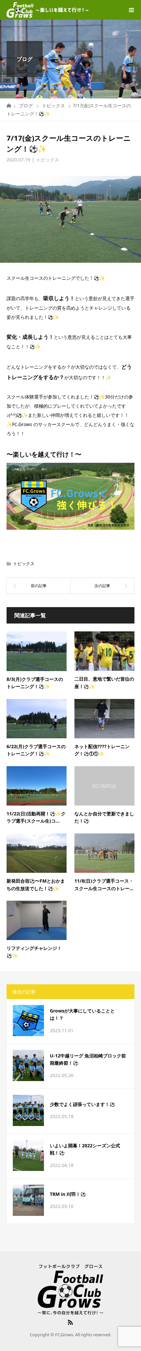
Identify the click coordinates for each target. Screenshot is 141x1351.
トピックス (47, 159)
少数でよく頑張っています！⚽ (82, 1104)
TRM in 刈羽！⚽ (68, 1194)
